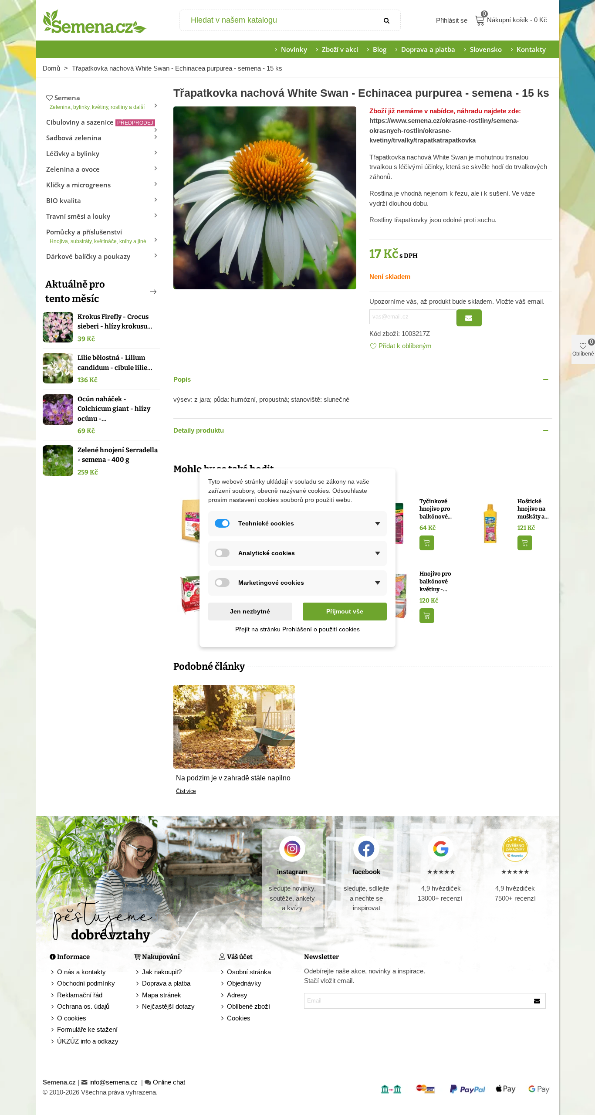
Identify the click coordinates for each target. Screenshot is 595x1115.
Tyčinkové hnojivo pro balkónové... (435, 509)
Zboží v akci (340, 49)
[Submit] (387, 20)
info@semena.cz (114, 1082)
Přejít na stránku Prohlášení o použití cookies (297, 629)
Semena (97, 101)
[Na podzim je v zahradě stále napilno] (234, 726)
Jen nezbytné (250, 611)
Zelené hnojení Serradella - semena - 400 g (118, 455)
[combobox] (277, 20)
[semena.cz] (95, 20)
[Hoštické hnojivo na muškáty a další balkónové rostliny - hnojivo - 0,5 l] (490, 522)
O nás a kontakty (81, 972)
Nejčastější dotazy (168, 1006)
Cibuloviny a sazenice (99, 122)
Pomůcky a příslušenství (96, 235)
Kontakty (531, 49)
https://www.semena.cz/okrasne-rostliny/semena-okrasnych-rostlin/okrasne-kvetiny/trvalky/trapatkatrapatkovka (444, 130)
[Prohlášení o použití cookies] (223, 1018)
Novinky (294, 49)
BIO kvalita (63, 200)
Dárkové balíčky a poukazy (88, 256)
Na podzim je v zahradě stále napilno (233, 778)
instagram (292, 871)
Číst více (186, 791)
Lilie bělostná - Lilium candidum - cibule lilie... (115, 363)
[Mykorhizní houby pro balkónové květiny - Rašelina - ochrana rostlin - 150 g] (196, 595)
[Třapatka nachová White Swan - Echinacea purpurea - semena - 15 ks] (264, 196)
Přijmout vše (344, 611)
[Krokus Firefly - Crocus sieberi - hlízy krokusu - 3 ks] (58, 327)
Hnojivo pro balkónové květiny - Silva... (435, 581)
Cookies (238, 1018)
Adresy (237, 995)
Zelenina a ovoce (73, 169)
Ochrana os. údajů (83, 1006)
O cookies (71, 1018)
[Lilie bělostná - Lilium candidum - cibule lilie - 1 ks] (58, 368)
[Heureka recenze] (515, 849)
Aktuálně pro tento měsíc (75, 291)
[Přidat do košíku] (426, 543)
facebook (366, 871)
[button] (138, 291)
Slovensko (486, 49)
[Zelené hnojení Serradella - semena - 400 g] (58, 460)
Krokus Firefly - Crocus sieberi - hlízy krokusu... (115, 322)
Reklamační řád (79, 995)
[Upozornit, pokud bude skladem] (469, 317)
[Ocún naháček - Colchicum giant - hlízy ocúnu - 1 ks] (58, 409)
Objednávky (244, 983)
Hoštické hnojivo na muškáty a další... (531, 509)
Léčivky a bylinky (72, 153)
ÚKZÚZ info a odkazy (87, 1041)
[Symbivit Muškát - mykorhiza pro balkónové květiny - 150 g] (196, 522)
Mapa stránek (161, 995)
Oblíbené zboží (248, 1006)
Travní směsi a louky (78, 216)
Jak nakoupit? (162, 972)
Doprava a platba (428, 49)
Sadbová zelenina (73, 137)
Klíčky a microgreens (78, 184)
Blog (379, 49)
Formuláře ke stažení (87, 1029)
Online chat (169, 1082)
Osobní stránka (249, 972)
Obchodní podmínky (86, 983)
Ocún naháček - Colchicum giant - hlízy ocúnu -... (114, 409)
